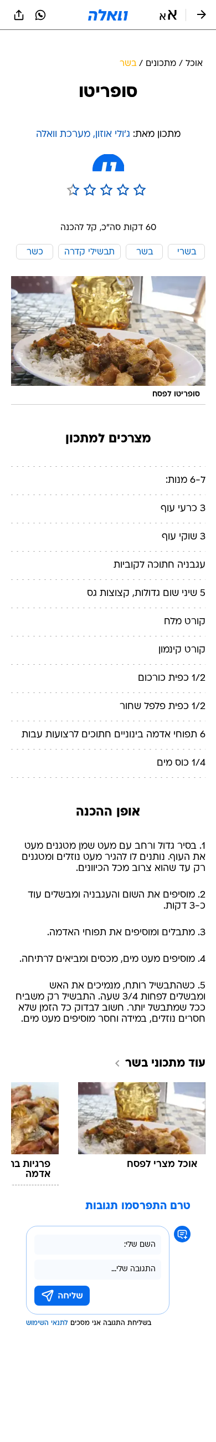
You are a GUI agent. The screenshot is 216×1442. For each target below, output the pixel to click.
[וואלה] (108, 15)
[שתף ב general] (19, 15)
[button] (168, 15)
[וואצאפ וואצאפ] (40, 15)
